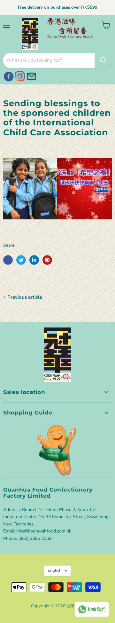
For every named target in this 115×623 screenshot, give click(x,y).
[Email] (30, 75)
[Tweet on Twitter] (21, 260)
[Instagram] (19, 75)
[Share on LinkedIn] (34, 260)
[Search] (103, 60)
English (54, 570)
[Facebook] (7, 75)
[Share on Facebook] (8, 260)
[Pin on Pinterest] (47, 260)
